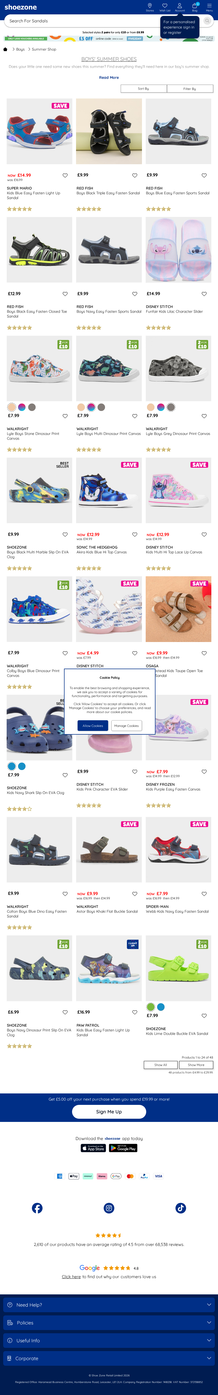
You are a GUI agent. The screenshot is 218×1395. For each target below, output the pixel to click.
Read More (109, 77)
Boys (20, 49)
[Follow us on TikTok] (180, 1208)
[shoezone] (20, 8)
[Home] (5, 49)
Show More (196, 1065)
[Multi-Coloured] (22, 407)
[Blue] (22, 766)
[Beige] (81, 407)
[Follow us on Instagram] (109, 1208)
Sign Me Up (109, 1112)
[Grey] (32, 407)
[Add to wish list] (64, 175)
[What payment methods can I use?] (109, 1176)
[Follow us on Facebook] (37, 1208)
